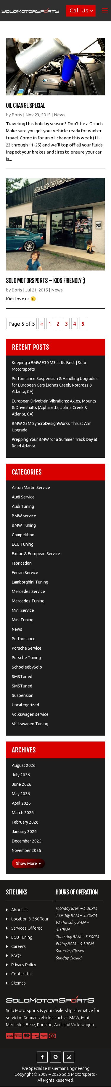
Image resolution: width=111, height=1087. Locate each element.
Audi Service (23, 497)
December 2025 (26, 841)
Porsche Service (26, 648)
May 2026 (21, 793)
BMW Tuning (24, 525)
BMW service (24, 516)
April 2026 (21, 803)
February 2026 (25, 822)
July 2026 (21, 775)
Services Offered (27, 928)
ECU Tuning (22, 544)
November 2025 (26, 850)
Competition (23, 534)
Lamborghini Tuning (30, 582)
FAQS (16, 955)
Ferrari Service (25, 572)
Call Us (79, 10)
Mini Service (23, 610)
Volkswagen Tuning (30, 723)
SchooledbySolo (27, 667)
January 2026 (24, 831)
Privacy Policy (23, 964)
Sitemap (18, 983)
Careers (18, 946)
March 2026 (23, 812)
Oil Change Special (25, 105)
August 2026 (24, 765)
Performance (24, 638)
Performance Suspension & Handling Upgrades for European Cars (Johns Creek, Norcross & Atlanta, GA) (55, 385)
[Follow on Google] (55, 1057)
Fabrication (22, 563)
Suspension (22, 695)
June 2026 (21, 784)
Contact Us (21, 974)
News (59, 114)
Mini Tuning (22, 619)
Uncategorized (25, 705)
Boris (17, 114)
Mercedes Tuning (28, 601)
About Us (19, 909)
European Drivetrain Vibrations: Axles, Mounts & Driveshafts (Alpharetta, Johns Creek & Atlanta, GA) (54, 407)
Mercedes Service (28, 591)
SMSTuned (22, 676)
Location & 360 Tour (30, 919)
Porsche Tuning (26, 657)
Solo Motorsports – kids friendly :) (45, 280)
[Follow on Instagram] (68, 1057)
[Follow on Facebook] (42, 1057)
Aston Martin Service (31, 487)
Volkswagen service (30, 714)
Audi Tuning (23, 506)
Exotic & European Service (36, 553)
